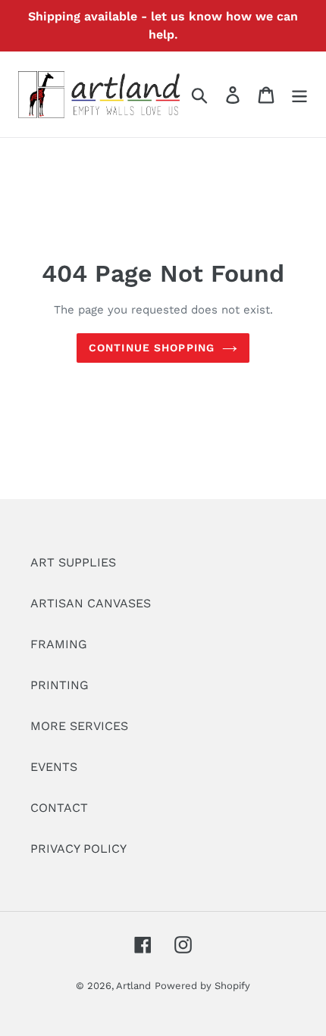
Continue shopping (152, 348)
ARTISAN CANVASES (90, 603)
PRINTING (59, 685)
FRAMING (58, 644)
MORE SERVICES (79, 726)
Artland (133, 985)
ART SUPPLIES (73, 562)
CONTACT (59, 807)
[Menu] (299, 94)
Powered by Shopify (202, 985)
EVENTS (53, 767)
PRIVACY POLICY (78, 848)
